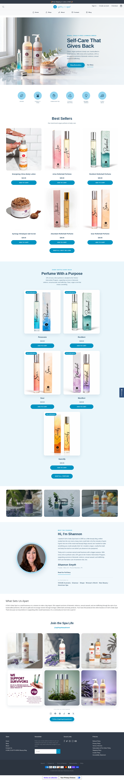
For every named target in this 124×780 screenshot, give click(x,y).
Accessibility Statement (99, 755)
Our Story (90, 65)
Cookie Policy (96, 752)
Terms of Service (97, 745)
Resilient (81, 337)
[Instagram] (51, 714)
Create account (104, 6)
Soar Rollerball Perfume (100, 234)
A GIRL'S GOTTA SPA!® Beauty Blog (16, 750)
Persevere (42, 337)
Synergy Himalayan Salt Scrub (24, 234)
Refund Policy (96, 741)
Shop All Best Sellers (62, 250)
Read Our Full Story (64, 572)
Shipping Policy (97, 750)
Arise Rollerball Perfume (62, 174)
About (7, 745)
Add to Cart (24, 182)
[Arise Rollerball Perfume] (62, 149)
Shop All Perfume (62, 476)
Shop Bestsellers (76, 65)
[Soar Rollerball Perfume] (100, 209)
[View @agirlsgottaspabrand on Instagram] (25, 651)
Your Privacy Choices (67, 778)
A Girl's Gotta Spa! (58, 770)
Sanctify (62, 459)
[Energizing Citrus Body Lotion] (23, 149)
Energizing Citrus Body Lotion (24, 174)
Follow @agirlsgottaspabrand (62, 719)
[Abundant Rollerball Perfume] (62, 209)
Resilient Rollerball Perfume (100, 174)
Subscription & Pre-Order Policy (102, 748)
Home (7, 741)
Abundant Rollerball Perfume (62, 234)
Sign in (94, 6)
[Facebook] (55, 714)
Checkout (114, 6)
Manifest (81, 398)
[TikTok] (64, 714)
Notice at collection (50, 778)
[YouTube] (69, 714)
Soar (42, 398)
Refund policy (73, 763)
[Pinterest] (60, 714)
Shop (7, 743)
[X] (73, 714)
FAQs (81, 763)
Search (43, 763)
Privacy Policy (96, 743)
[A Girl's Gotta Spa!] (62, 7)
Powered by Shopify (68, 770)
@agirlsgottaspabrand (62, 627)
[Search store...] (3, 6)
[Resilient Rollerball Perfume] (100, 149)
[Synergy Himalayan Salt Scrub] (23, 209)
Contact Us (9, 748)
